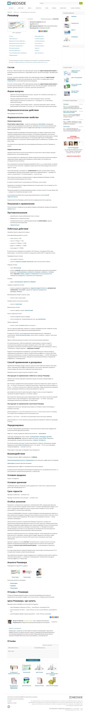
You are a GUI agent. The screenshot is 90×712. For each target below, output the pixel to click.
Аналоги (37, 48)
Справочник (63, 8)
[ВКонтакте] (39, 31)
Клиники (54, 8)
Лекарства (38, 8)
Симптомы (20, 8)
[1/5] (28, 19)
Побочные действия (14, 50)
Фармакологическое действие (17, 41)
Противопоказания (14, 48)
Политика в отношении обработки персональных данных (22, 697)
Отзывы (37, 50)
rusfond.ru (73, 139)
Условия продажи (39, 38)
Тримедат (66, 104)
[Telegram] (43, 31)
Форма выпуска (13, 38)
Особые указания (39, 45)
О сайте (9, 701)
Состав (11, 36)
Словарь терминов (75, 8)
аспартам (10, 81)
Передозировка (13, 55)
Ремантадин (15, 577)
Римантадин (27, 577)
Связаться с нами (11, 703)
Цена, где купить (39, 53)
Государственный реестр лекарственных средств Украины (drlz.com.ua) (30, 62)
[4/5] (31, 19)
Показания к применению (16, 45)
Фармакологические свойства (17, 43)
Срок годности (38, 43)
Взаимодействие (39, 36)
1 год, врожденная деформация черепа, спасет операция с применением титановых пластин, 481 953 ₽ (73, 150)
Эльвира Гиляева (28, 620)
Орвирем (39, 577)
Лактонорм (66, 119)
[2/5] (29, 19)
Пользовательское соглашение (15, 699)
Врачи (46, 8)
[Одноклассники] (41, 31)
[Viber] (45, 31)
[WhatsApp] (47, 31)
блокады (13, 291)
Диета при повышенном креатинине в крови (70, 112)
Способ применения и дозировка (17, 53)
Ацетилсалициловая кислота (16, 460)
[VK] (8, 706)
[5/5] (32, 19)
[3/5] (30, 19)
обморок (19, 291)
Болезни (11, 8)
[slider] (56, 645)
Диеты (29, 8)
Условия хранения (39, 41)
